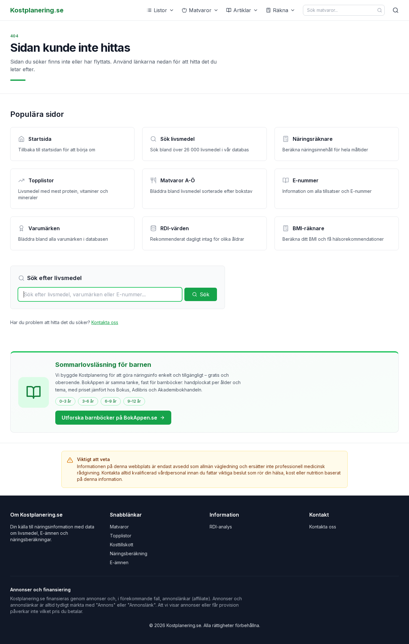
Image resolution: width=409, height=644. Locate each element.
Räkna (280, 10)
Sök (204, 294)
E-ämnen (119, 562)
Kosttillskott (121, 544)
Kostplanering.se (37, 10)
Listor (160, 10)
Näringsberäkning (128, 553)
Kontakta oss (104, 322)
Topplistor (120, 535)
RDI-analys (221, 526)
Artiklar (242, 10)
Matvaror (200, 10)
